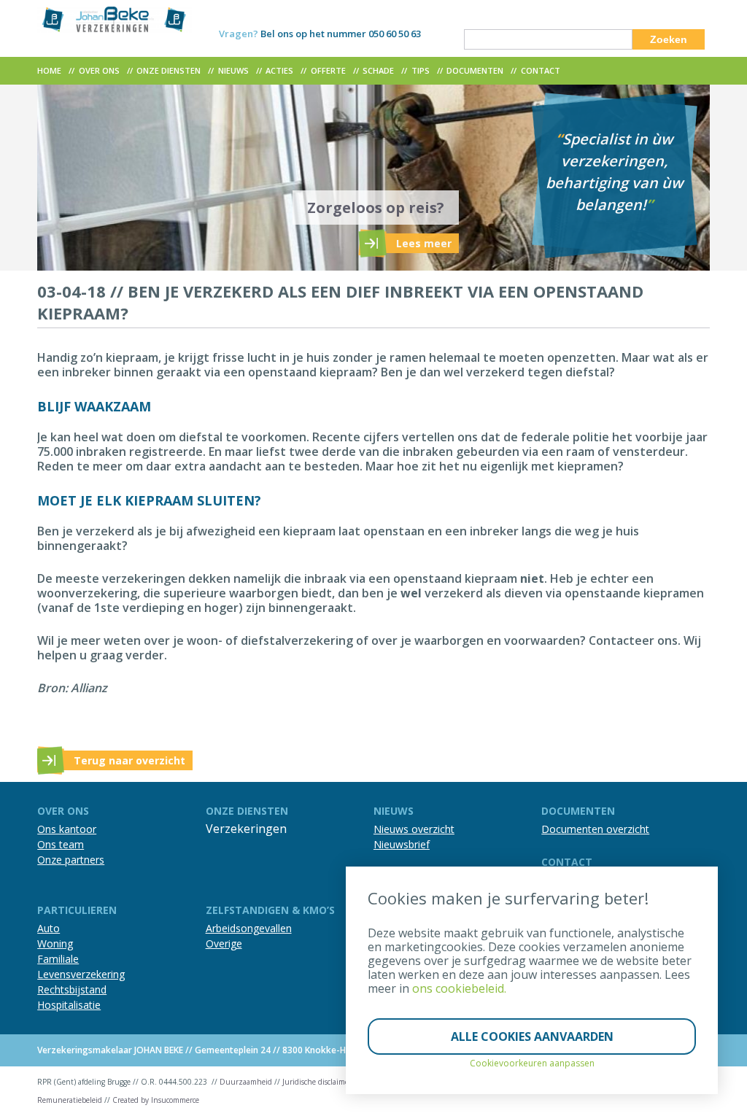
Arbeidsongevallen (249, 928)
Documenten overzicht (595, 829)
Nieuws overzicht (414, 829)
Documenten (474, 70)
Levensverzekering (81, 974)
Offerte (328, 70)
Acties (279, 70)
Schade (378, 70)
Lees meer (424, 243)
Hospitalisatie (69, 1005)
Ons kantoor (66, 829)
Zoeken (668, 39)
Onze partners (70, 860)
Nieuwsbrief (402, 844)
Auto (48, 928)
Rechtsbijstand (72, 989)
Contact (540, 70)
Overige (224, 943)
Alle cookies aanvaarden (532, 1036)
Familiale (58, 959)
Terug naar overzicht (129, 760)
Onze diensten (168, 70)
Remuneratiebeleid (69, 1100)
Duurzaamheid (246, 1082)
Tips (420, 70)
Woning (55, 943)
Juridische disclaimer (317, 1082)
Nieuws (233, 70)
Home (49, 70)
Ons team (60, 844)
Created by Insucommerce (155, 1100)
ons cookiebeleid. (459, 988)
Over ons (99, 70)
